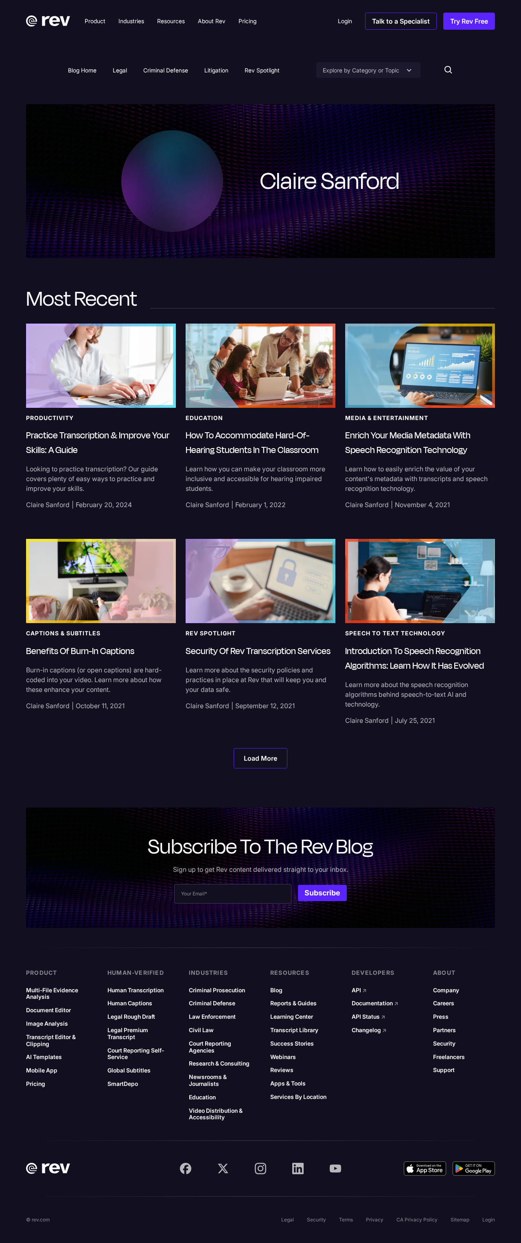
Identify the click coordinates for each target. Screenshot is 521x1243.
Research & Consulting (219, 1063)
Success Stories (292, 1043)
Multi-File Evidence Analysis (52, 993)
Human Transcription (135, 990)
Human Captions (129, 1003)
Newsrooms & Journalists (208, 1080)
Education (202, 1097)
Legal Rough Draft (131, 1016)
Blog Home (82, 70)
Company (446, 990)
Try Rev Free (469, 21)
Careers (443, 1003)
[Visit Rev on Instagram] (260, 1168)
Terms (346, 1220)
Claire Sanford (48, 505)
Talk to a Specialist (401, 21)
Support (444, 1070)
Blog (276, 990)
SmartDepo (122, 1084)
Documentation (375, 1003)
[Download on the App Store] (425, 1168)
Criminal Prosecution (217, 990)
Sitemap (460, 1220)
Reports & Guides (293, 1003)
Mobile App (41, 1070)
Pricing (35, 1084)
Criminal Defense (165, 70)
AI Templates (44, 1057)
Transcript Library (294, 1030)
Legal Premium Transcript (127, 1033)
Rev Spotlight (262, 70)
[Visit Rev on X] (223, 1168)
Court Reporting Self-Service (135, 1054)
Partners (444, 1030)
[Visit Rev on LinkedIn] (298, 1168)
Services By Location (298, 1097)
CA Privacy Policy (417, 1220)
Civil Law (201, 1030)
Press (441, 1016)
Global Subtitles (129, 1070)
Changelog (369, 1030)
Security (444, 1043)
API (359, 990)
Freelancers (449, 1057)
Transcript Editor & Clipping (51, 1040)
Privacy (374, 1220)
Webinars (283, 1057)
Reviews (281, 1070)
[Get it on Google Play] (474, 1168)
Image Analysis (47, 1023)
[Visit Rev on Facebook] (185, 1168)
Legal (120, 70)
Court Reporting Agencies (210, 1047)
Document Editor (48, 1010)
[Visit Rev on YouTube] (335, 1168)
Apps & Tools (288, 1083)
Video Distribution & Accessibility (216, 1114)
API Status (368, 1016)
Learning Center (291, 1016)
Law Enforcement (212, 1016)
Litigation (216, 70)
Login (488, 1220)
